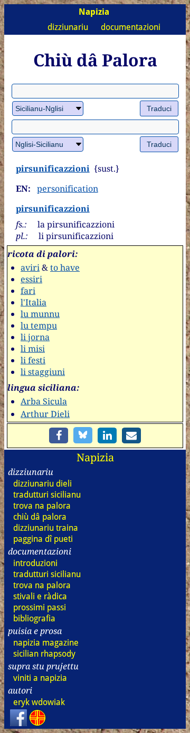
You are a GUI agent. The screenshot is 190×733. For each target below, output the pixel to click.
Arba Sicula (44, 401)
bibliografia (34, 618)
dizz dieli (42, 484)
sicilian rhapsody (44, 654)
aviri (30, 267)
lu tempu (39, 325)
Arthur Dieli (45, 414)
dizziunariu (68, 27)
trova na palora (42, 506)
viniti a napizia (40, 678)
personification (67, 188)
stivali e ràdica (40, 596)
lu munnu (40, 314)
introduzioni (35, 563)
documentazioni (130, 27)
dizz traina (45, 528)
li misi (33, 348)
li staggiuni (43, 372)
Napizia (95, 457)
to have (65, 267)
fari (28, 290)
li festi (33, 360)
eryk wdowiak (39, 702)
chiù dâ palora (39, 517)
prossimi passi (39, 607)
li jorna (35, 337)
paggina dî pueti (43, 539)
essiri (31, 279)
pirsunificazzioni (53, 168)
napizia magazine (46, 643)
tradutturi (47, 495)
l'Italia (33, 302)
